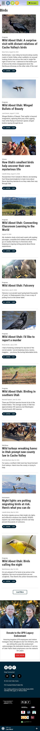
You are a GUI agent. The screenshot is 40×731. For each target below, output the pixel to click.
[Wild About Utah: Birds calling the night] (19, 544)
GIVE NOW (20, 655)
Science (4, 159)
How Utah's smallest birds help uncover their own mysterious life (18, 165)
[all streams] (37, 728)
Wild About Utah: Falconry (18, 285)
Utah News (5, 445)
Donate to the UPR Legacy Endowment (19, 634)
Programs (5, 37)
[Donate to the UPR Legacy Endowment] (20, 614)
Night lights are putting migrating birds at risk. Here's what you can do (16, 504)
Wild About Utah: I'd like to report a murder (18, 338)
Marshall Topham (7, 399)
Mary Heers (5, 52)
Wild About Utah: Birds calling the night (16, 562)
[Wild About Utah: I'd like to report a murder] (19, 320)
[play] (3, 728)
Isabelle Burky (6, 174)
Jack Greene (5, 113)
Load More (20, 592)
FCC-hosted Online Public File (13, 685)
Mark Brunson (6, 569)
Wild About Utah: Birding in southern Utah (19, 393)
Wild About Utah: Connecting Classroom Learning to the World (20, 226)
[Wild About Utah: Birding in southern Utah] (19, 375)
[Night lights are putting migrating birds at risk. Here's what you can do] (19, 484)
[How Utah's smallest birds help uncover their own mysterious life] (19, 145)
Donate (33, 3)
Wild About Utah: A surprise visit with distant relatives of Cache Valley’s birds (19, 44)
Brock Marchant (6, 460)
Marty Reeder (6, 345)
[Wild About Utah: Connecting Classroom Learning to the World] (19, 206)
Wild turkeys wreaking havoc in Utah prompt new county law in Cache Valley (19, 452)
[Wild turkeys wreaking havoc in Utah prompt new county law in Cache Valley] (19, 432)
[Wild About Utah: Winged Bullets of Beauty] (19, 89)
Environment (5, 497)
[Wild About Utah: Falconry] (19, 269)
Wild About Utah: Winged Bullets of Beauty (17, 107)
